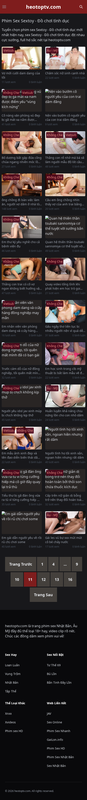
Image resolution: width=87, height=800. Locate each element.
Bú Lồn (52, 674)
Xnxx (8, 713)
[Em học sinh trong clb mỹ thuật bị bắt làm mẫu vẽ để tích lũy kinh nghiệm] (65, 353)
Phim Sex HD (56, 748)
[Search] (81, 7)
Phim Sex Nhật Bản (60, 757)
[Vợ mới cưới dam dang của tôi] (22, 58)
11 (30, 579)
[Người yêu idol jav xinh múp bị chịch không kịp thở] (22, 396)
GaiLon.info (55, 740)
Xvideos (10, 722)
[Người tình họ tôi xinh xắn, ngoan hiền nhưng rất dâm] (65, 438)
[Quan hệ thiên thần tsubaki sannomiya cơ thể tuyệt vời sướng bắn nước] (65, 227)
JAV (49, 713)
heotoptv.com (43, 6)
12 (43, 579)
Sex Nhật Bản (56, 766)
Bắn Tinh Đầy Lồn (59, 682)
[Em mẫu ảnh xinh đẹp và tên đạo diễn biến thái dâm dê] (22, 438)
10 (17, 579)
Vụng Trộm (12, 674)
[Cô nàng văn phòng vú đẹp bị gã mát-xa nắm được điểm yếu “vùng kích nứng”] (22, 100)
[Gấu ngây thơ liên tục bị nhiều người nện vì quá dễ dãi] (65, 311)
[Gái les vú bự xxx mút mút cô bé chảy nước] (65, 522)
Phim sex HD (14, 731)
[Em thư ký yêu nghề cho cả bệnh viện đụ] (22, 227)
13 (57, 579)
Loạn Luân (12, 665)
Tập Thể (10, 691)
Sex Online (54, 722)
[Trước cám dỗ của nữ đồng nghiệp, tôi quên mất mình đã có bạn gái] (22, 353)
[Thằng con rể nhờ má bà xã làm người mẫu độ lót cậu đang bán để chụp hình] (65, 142)
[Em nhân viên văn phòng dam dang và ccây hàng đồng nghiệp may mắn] (22, 311)
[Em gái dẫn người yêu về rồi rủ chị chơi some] (22, 522)
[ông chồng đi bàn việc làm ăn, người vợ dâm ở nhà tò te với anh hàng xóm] (22, 184)
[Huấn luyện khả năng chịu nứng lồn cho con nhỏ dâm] (65, 396)
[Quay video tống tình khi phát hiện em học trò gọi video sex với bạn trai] (65, 269)
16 (70, 579)
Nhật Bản (11, 682)
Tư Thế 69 (54, 665)
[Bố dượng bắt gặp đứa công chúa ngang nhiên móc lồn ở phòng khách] (22, 142)
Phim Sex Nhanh (58, 731)
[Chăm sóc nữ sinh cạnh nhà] (65, 58)
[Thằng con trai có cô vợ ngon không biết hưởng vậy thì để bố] (22, 269)
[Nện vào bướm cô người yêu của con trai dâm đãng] (65, 100)
